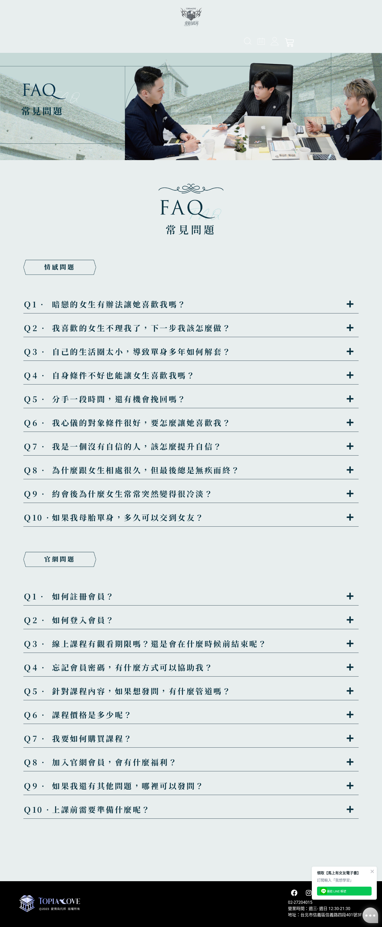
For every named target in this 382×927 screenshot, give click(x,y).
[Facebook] (294, 892)
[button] (191, 306)
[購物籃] (289, 42)
